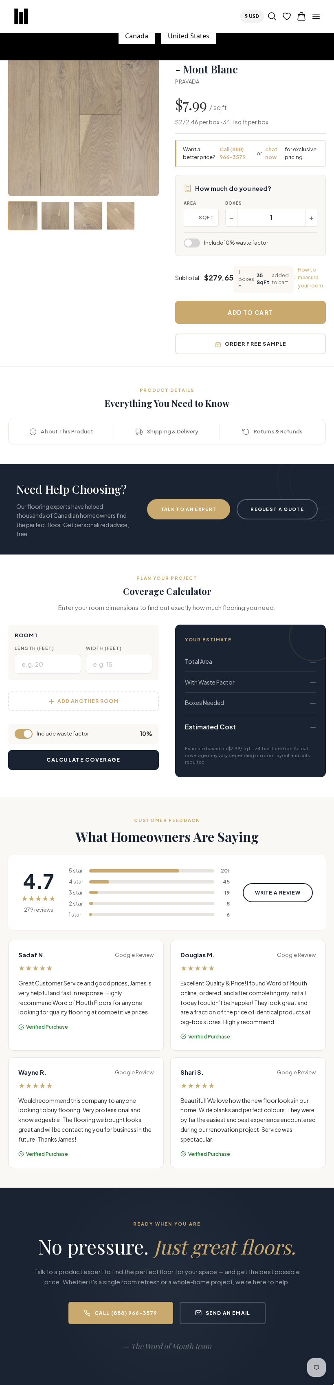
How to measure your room (310, 277)
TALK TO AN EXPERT (188, 509)
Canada (136, 35)
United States (188, 35)
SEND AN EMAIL (228, 1313)
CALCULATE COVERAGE (83, 759)
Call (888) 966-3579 (233, 153)
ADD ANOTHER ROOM (87, 701)
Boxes (233, 203)
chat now (271, 153)
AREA (190, 203)
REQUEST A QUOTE (277, 509)
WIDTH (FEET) (104, 648)
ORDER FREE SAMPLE (255, 344)
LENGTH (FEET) (34, 648)
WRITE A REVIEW (278, 893)
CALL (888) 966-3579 (126, 1313)
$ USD (254, 16)
